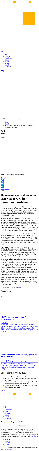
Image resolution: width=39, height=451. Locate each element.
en (1, 70)
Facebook (7, 439)
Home (6, 122)
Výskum (7, 56)
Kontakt (7, 65)
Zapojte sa (8, 66)
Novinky (7, 61)
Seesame (9, 449)
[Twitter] (19, 183)
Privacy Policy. (33, 436)
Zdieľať (3, 178)
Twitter (7, 444)
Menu (2, 51)
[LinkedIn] (19, 186)
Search (3, 71)
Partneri (7, 63)
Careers (7, 60)
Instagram (7, 441)
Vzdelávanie (8, 58)
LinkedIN (7, 442)
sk (3, 70)
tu (20, 288)
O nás (6, 54)
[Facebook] (19, 180)
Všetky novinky (5, 189)
